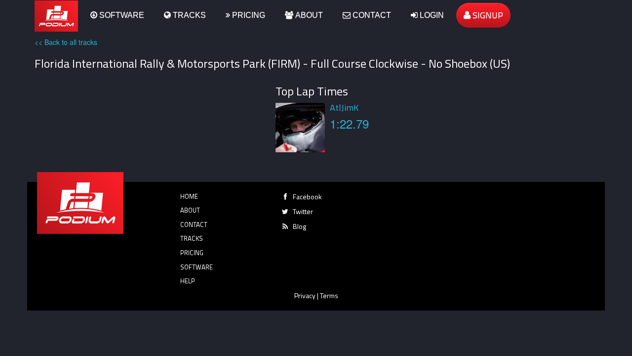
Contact (371, 15)
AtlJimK (344, 107)
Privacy (305, 295)
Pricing (247, 15)
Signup (487, 15)
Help (187, 281)
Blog (299, 226)
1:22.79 (349, 123)
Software (120, 15)
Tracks (188, 15)
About (308, 15)
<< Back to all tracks (66, 42)
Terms (329, 295)
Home (189, 196)
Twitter (303, 211)
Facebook (307, 196)
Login (431, 15)
